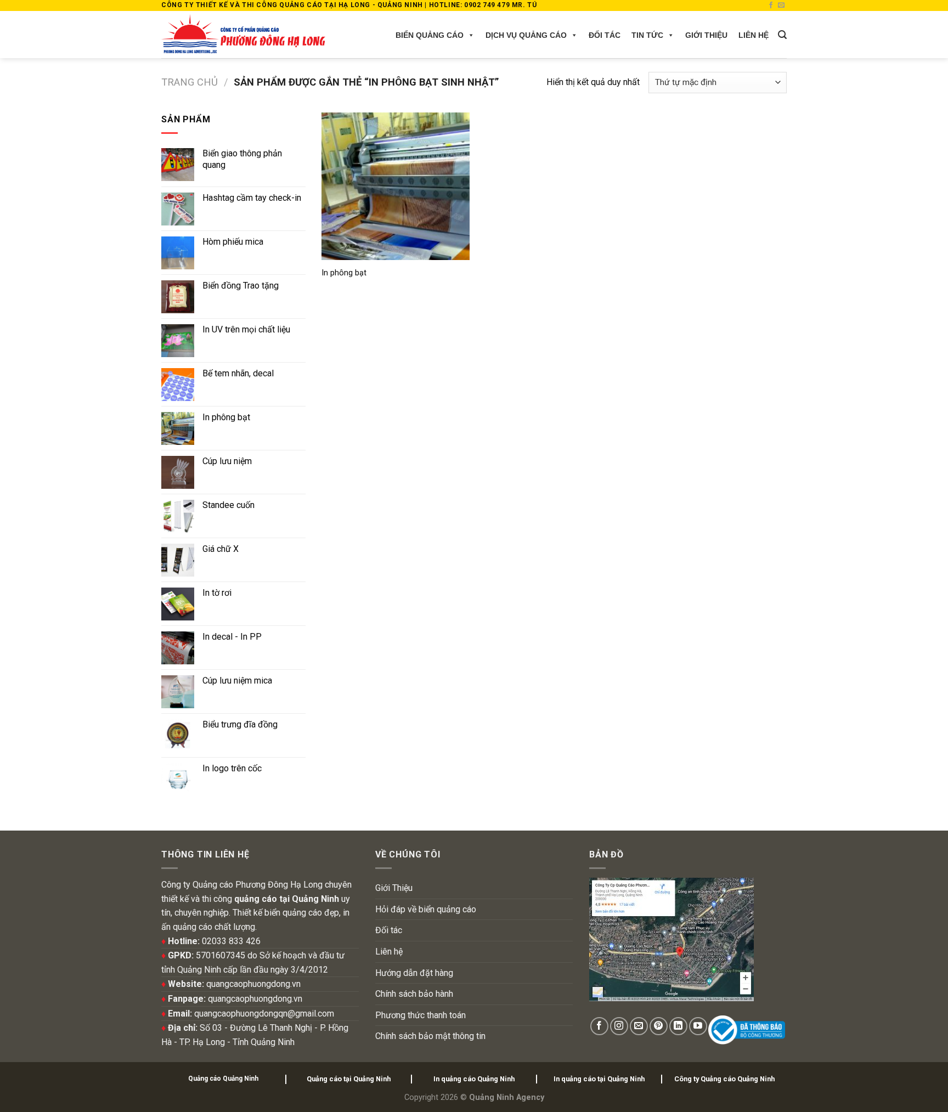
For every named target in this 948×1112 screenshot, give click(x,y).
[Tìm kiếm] (782, 35)
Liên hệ (753, 35)
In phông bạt (343, 273)
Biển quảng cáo (430, 35)
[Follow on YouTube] (698, 1026)
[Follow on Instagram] (619, 1026)
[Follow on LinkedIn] (678, 1026)
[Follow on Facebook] (771, 5)
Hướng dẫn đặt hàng (414, 973)
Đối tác (604, 35)
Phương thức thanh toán (420, 1015)
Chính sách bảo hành (414, 994)
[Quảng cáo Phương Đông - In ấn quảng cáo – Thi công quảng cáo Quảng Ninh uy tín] (243, 34)
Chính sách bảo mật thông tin (430, 1036)
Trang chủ (189, 82)
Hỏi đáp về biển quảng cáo (425, 909)
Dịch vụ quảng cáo (526, 35)
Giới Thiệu (706, 35)
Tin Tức (647, 35)
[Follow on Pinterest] (659, 1026)
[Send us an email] (781, 5)
